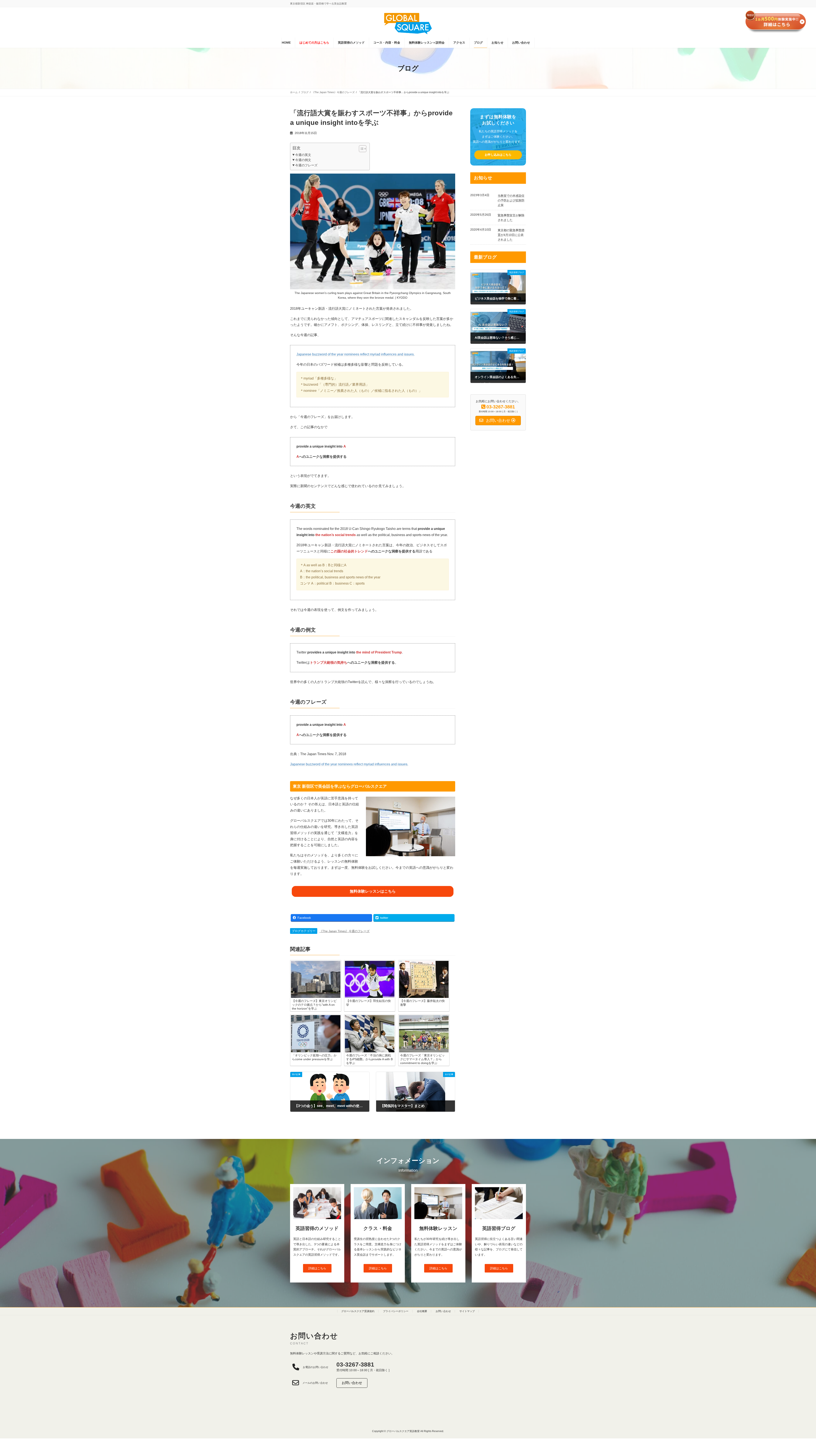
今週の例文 (303, 160)
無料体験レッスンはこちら (373, 891)
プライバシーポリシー (395, 1311)
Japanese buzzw (303, 764)
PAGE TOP (794, 1401)
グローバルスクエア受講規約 (357, 1311)
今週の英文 (303, 155)
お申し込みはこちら (498, 154)
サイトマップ (467, 1311)
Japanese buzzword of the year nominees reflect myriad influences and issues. (355, 354)
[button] (317, 1268)
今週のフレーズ (306, 165)
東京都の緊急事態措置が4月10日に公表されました (511, 234)
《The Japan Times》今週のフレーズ (344, 931)
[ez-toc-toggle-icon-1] (360, 148)
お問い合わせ (443, 1311)
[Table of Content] (362, 148)
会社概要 (422, 1311)
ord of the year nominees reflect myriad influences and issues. (362, 764)
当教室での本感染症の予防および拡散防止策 (511, 200)
